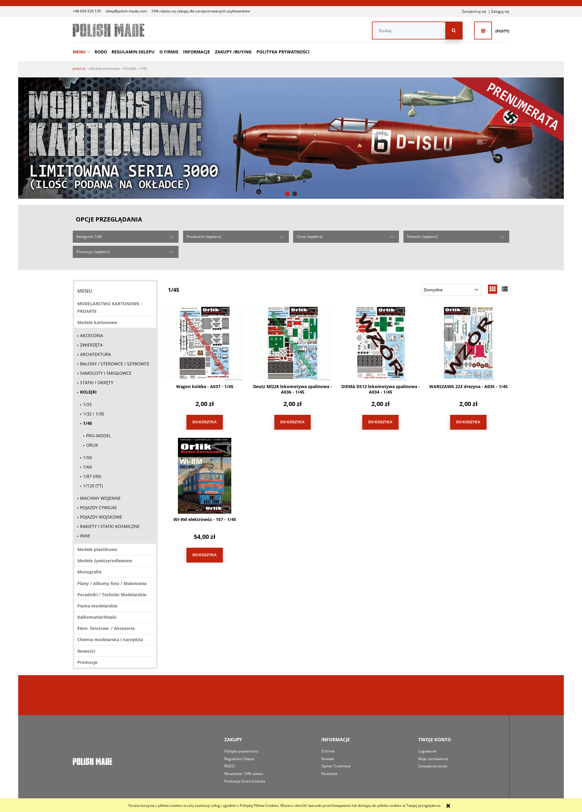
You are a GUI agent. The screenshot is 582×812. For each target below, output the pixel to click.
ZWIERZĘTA (91, 345)
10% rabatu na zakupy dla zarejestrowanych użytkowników (200, 11)
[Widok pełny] (505, 289)
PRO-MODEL (98, 435)
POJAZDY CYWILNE (98, 507)
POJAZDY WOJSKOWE (101, 517)
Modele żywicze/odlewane (104, 560)
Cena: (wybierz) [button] (310, 236)
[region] (291, 138)
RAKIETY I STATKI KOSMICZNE (110, 526)
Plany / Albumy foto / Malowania (111, 583)
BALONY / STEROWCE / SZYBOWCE (114, 364)
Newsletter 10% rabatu (243, 773)
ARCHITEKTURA (95, 354)
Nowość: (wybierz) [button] (422, 236)
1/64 (87, 467)
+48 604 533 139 (87, 11)
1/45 (87, 423)
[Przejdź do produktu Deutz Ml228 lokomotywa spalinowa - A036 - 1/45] (292, 343)
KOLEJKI (88, 392)
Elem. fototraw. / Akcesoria (106, 628)
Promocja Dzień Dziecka (244, 781)
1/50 (87, 457)
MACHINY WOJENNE (100, 498)
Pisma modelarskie (97, 606)
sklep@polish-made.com (126, 11)
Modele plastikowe (97, 549)
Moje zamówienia (433, 758)
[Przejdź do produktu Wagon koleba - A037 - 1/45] (205, 343)
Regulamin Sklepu (239, 758)
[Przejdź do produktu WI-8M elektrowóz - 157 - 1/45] (205, 476)
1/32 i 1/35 (93, 414)
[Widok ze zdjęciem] (493, 289)
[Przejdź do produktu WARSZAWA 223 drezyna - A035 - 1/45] (468, 343)
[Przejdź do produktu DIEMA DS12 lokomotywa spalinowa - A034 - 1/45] (380, 343)
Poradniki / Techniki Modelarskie (111, 594)
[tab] (287, 193)
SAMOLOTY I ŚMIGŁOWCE (106, 373)
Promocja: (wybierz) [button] (93, 251)
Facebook (329, 773)
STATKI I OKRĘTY (96, 382)
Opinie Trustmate (336, 766)
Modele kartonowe (97, 322)
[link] (291, 138)
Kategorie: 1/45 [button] (89, 236)
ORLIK (92, 445)
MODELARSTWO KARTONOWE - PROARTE (109, 307)
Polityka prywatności (241, 751)
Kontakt (327, 758)
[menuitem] (83, 52)
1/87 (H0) (92, 476)
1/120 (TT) (93, 486)
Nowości (86, 651)
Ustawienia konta (432, 766)
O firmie (328, 751)
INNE (85, 536)
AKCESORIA (91, 335)
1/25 (87, 404)
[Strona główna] (108, 30)
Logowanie (427, 751)
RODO (229, 766)
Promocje (87, 662)
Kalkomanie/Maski (96, 617)
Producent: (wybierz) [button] (204, 236)
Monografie (89, 572)
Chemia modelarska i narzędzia (110, 639)
